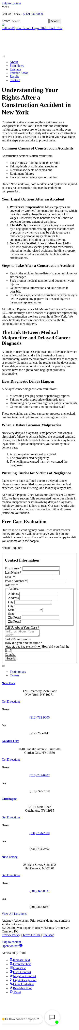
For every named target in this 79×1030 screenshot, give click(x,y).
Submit (10, 658)
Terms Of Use (31, 935)
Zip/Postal (15, 617)
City (11, 602)
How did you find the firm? (23, 643)
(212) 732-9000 (33, 14)
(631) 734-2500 (40, 833)
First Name (13, 568)
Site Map (48, 935)
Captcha (10, 654)
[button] (12, 946)
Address (13, 593)
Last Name (13, 572)
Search (6, 21)
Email (10, 576)
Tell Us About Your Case (22, 627)
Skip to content (11, 3)
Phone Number (16, 581)
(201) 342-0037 (40, 891)
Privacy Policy (11, 935)
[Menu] (3, 56)
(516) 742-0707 (40, 775)
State (11, 610)
